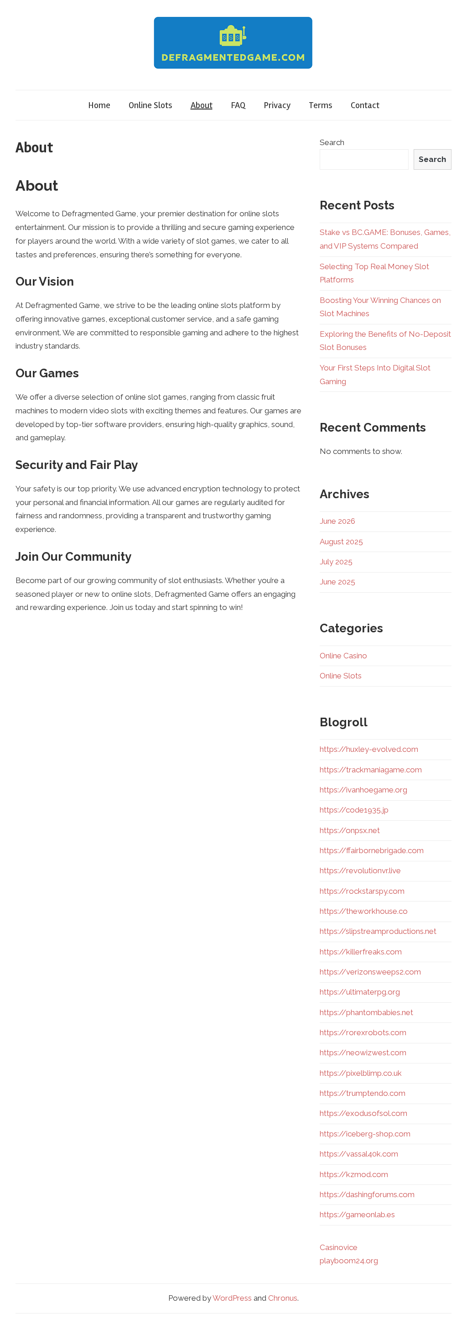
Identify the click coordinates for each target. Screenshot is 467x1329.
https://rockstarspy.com (362, 891)
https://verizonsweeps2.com (370, 971)
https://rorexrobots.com (363, 1032)
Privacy (277, 105)
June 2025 (337, 581)
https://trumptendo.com (362, 1093)
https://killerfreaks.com (361, 951)
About (202, 105)
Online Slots (150, 105)
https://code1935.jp (354, 809)
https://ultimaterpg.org (360, 991)
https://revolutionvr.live (360, 870)
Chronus (282, 1298)
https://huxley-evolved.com (369, 749)
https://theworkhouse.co (364, 911)
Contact (365, 105)
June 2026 (337, 521)
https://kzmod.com (354, 1174)
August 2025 (341, 541)
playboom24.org (349, 1260)
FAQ (238, 105)
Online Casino (343, 655)
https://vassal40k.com (359, 1153)
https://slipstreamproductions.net (378, 931)
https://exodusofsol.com (363, 1113)
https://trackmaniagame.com (371, 769)
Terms (320, 105)
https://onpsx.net (350, 830)
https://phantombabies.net (366, 1012)
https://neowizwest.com (363, 1052)
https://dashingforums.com (367, 1194)
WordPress (232, 1298)
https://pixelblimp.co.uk (361, 1073)
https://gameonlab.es (357, 1214)
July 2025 (336, 561)
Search (332, 142)
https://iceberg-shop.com (365, 1133)
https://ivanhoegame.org (363, 789)
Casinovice (339, 1247)
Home (99, 105)
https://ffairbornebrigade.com (372, 850)
